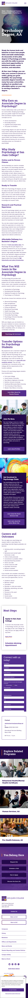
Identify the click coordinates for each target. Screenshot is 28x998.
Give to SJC (14, 922)
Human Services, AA (11, 811)
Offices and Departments (9, 942)
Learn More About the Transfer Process (14, 393)
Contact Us (14, 911)
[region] (13, 987)
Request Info (14, 862)
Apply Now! (8, 637)
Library (4, 933)
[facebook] (15, 964)
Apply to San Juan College (13, 620)
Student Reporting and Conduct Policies (13, 950)
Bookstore (5, 937)
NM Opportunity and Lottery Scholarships (13, 259)
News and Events (7, 946)
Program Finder (6, 13)
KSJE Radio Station (14, 969)
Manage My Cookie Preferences (12, 993)
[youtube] (9, 964)
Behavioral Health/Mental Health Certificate (13, 782)
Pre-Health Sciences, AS (12, 840)
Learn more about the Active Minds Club (14, 522)
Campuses (5, 929)
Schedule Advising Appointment (13, 644)
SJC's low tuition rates (14, 245)
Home (3, 11)
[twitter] (18, 964)
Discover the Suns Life (14, 881)
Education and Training (14, 11)
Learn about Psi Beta (14, 449)
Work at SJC (14, 917)
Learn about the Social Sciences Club (14, 515)
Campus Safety (6, 955)
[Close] (24, 978)
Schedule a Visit (14, 868)
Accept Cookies (13, 990)
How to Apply (14, 875)
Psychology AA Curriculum (13, 334)
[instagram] (12, 964)
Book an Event (6, 959)
